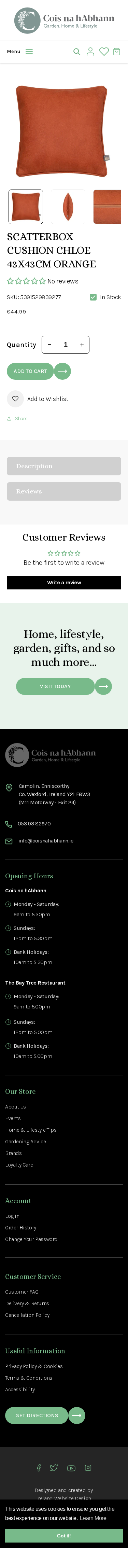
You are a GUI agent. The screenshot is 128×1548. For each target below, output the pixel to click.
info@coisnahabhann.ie (45, 840)
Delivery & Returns (27, 1303)
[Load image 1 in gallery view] (26, 207)
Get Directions (36, 1415)
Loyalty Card (19, 1164)
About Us (15, 1106)
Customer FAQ (21, 1291)
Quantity (21, 345)
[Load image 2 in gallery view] (68, 207)
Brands (13, 1153)
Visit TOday (55, 686)
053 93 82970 (34, 823)
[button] (12, 51)
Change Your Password (31, 1239)
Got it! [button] (64, 1535)
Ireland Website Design (63, 1498)
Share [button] (21, 418)
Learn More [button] (93, 1518)
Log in (12, 1216)
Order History (20, 1227)
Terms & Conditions (28, 1378)
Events (13, 1118)
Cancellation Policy (27, 1315)
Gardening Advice (25, 1141)
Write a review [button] (64, 582)
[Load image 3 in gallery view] (110, 207)
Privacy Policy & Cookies (33, 1366)
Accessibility (20, 1389)
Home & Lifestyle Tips (31, 1130)
